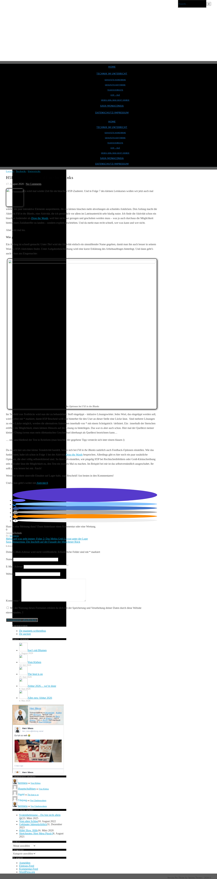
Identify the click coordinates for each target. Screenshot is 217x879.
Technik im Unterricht (111, 74)
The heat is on (33, 795)
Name (9, 559)
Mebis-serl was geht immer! (115, 100)
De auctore (25, 633)
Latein (10, 171)
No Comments (33, 183)
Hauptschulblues (27, 788)
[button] (19, 500)
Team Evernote (115, 90)
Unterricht (34, 171)
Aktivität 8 (42, 482)
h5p (12, 533)
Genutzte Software (115, 85)
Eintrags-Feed (26, 865)
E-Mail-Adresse (14, 566)
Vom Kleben (36, 783)
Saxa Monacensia (112, 106)
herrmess (14, 536)
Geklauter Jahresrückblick (33, 824)
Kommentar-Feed (28, 868)
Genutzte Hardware (115, 80)
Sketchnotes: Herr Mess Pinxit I (36, 833)
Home (112, 67)
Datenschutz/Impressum (112, 113)
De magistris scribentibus (32, 630)
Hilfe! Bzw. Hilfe (28, 830)
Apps (8, 533)
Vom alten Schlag (28, 821)
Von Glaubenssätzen (38, 800)
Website (10, 573)
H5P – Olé (115, 95)
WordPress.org (27, 872)
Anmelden (24, 862)
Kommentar (13, 600)
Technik (21, 171)
